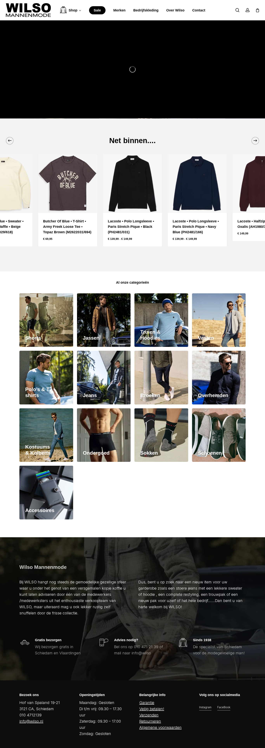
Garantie (146, 702)
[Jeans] (104, 377)
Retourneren (150, 721)
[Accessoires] (46, 492)
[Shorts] (46, 320)
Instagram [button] (205, 707)
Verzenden (148, 715)
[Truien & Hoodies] (161, 320)
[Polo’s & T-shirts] (46, 377)
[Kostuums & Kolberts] (46, 435)
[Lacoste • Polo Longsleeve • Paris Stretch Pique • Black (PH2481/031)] (132, 183)
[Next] (255, 140)
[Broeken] (161, 377)
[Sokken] (161, 435)
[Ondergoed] (104, 435)
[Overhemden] (219, 377)
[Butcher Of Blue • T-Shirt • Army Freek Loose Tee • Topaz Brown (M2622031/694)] (67, 183)
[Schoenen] (219, 435)
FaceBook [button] (223, 707)
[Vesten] (219, 320)
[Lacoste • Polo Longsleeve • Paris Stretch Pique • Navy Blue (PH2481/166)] (197, 183)
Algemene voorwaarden (160, 727)
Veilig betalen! (151, 709)
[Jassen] (104, 320)
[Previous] (10, 140)
